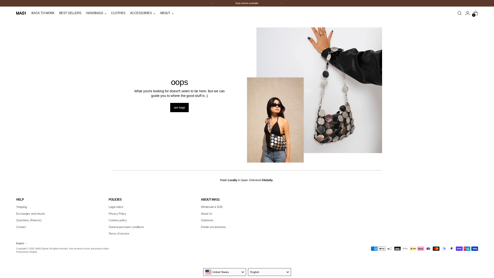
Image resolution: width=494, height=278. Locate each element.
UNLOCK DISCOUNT (271, 152)
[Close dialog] (315, 85)
